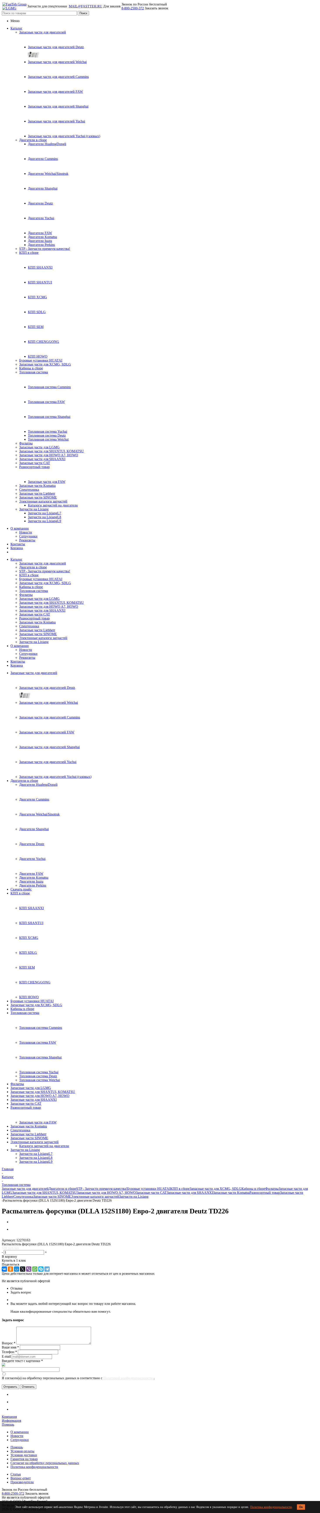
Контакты (17, 544)
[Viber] (28, 1269)
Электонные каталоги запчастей (43, 501)
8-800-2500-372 (132, 8)
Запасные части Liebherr (37, 493)
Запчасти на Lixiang (34, 509)
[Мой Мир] (16, 1269)
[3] (12, 1236)
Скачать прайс (21, 889)
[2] (8, 1236)
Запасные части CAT (34, 463)
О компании (19, 528)
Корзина (16, 548)
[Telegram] (47, 1269)
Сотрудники (28, 536)
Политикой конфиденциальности (128, 1378)
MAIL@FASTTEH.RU (85, 6)
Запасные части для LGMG (39, 447)
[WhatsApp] (34, 1269)
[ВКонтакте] (4, 1269)
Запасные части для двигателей (42, 32)
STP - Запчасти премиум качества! (44, 248)
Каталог (16, 28)
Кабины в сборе (31, 368)
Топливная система (33, 372)
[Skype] (41, 1269)
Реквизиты (27, 540)
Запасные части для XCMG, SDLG (45, 364)
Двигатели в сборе (33, 140)
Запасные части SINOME (38, 497)
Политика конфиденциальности (271, 1507)
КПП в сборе (29, 252)
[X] (22, 1269)
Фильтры (26, 443)
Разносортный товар (34, 467)
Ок (301, 1507)
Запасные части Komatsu (37, 485)
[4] (16, 1236)
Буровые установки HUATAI (40, 360)
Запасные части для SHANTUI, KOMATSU (51, 451)
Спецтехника (29, 489)
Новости (25, 532)
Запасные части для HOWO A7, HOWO (48, 455)
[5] (20, 1236)
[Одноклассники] (10, 1269)
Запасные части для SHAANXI (42, 459)
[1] (4, 1236)
